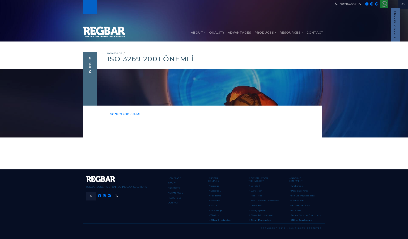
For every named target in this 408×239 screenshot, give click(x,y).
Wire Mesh (256, 190)
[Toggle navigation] (89, 7)
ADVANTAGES (239, 32)
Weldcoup (215, 215)
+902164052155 (350, 4)
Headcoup (215, 195)
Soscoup (214, 205)
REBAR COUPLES (213, 179)
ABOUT (197, 32)
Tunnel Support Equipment (306, 215)
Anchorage (297, 186)
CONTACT (314, 32)
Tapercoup (216, 210)
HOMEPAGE (114, 53)
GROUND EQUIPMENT (295, 179)
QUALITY (216, 32)
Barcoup (214, 186)
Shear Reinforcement (262, 215)
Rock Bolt (296, 210)
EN (403, 4)
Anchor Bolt (297, 200)
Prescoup (215, 200)
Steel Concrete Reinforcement (267, 200)
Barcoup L (215, 190)
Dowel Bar (256, 205)
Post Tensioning (299, 190)
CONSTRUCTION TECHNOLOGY (258, 179)
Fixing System (258, 210)
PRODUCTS (264, 32)
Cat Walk (255, 186)
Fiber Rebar (257, 195)
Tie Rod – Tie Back (300, 205)
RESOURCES (290, 32)
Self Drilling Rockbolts (302, 195)
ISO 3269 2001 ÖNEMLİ (125, 114)
